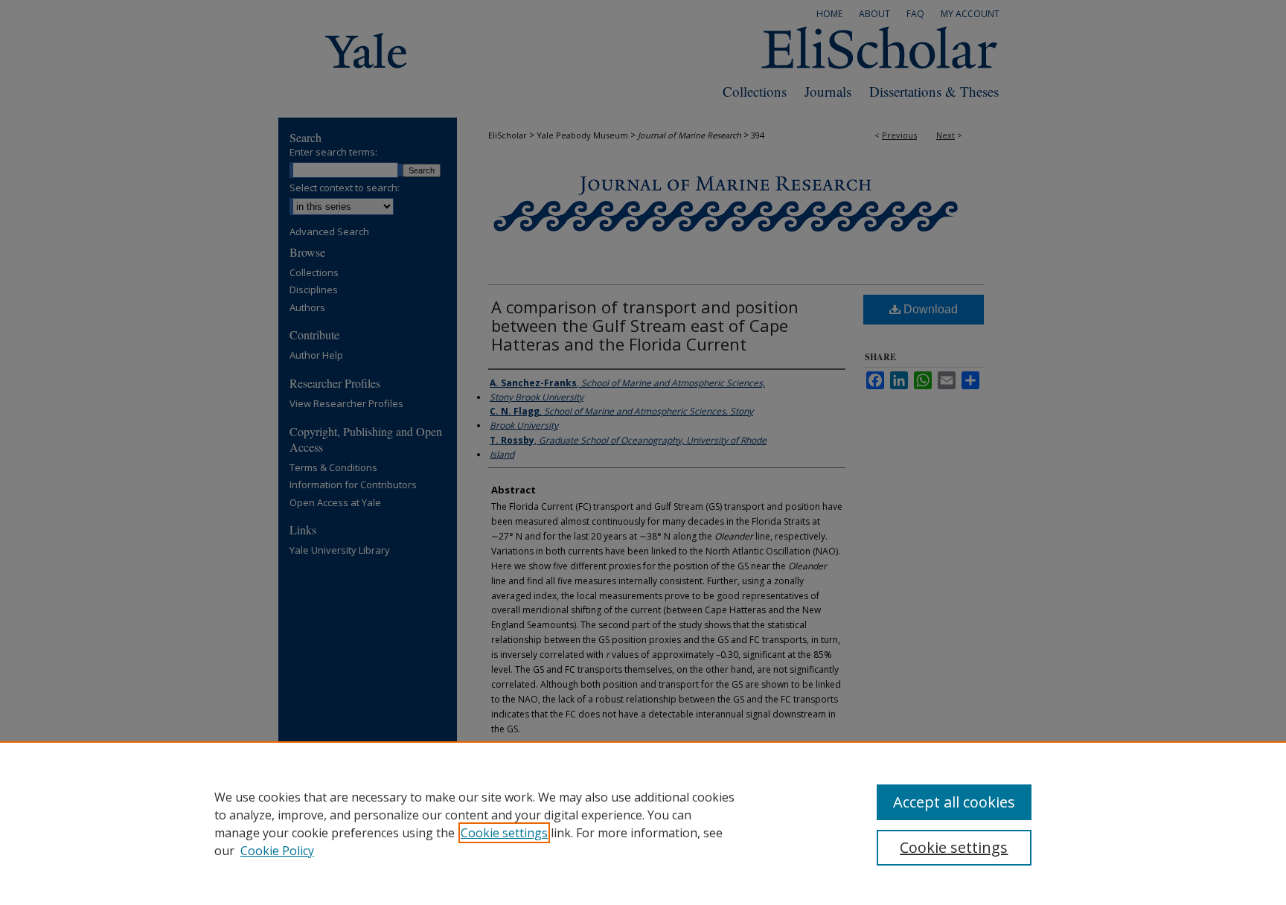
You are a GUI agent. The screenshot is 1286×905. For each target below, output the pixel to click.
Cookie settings (504, 833)
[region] (643, 823)
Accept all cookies (954, 802)
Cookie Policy (277, 850)
